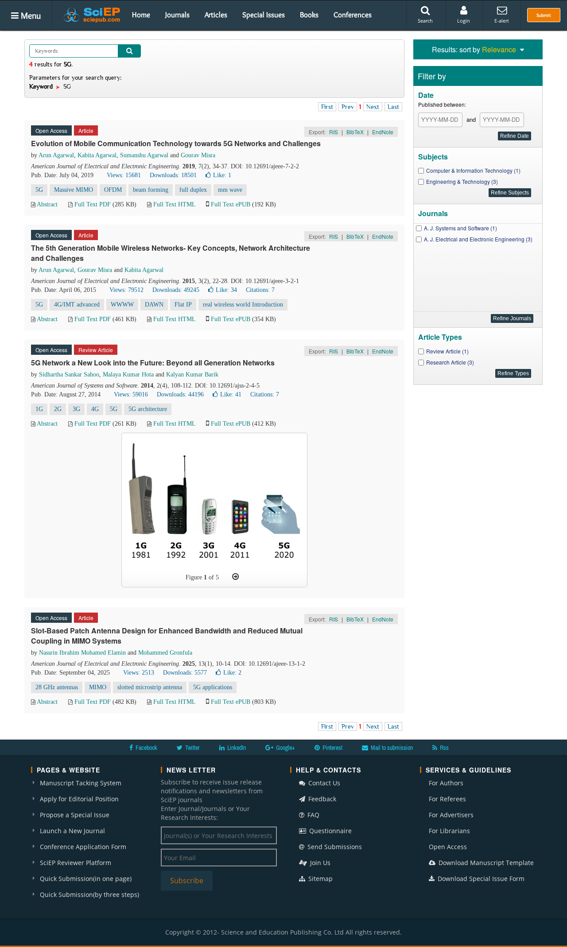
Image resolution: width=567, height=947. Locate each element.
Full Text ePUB (230, 204)
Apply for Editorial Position (79, 799)
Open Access (448, 846)
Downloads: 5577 (185, 672)
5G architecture (147, 409)
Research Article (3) (450, 362)
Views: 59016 (131, 394)
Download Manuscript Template (485, 862)
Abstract (47, 204)
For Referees (447, 799)
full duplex (193, 189)
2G (58, 409)
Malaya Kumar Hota (128, 374)
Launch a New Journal (72, 831)
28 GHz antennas (56, 687)
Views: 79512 (126, 290)
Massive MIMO (73, 189)
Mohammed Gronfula (165, 652)
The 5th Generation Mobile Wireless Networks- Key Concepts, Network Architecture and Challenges (170, 253)
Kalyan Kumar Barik (192, 374)
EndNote (382, 132)
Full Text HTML (174, 204)
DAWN (154, 304)
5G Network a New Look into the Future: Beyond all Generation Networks (153, 362)
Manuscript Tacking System (80, 783)
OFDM (113, 189)
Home (141, 14)
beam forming (150, 189)
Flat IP (183, 304)
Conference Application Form (83, 846)
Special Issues (263, 14)
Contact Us (323, 783)
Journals (177, 14)
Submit (543, 15)
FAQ (312, 815)
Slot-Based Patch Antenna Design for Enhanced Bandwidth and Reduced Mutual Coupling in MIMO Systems (167, 635)
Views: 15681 (124, 175)
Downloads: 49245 (175, 290)
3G (76, 409)
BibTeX (355, 132)
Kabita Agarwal (97, 155)
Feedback (321, 799)
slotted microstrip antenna (149, 687)
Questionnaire (329, 831)
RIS (333, 132)
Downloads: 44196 (180, 394)
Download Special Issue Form (480, 878)
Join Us (319, 862)
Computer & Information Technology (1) (473, 170)
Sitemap (320, 878)
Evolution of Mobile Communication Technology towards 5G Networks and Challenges (176, 143)
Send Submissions (334, 846)
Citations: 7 (260, 290)
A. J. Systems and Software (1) (460, 228)
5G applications (212, 687)
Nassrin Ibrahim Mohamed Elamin (82, 652)
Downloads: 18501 (173, 175)
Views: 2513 (138, 672)
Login (463, 20)
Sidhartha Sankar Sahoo (69, 374)
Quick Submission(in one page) (86, 878)
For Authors (446, 783)
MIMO (97, 687)
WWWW (122, 304)
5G (39, 189)
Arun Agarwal (56, 155)
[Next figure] (235, 577)
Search (425, 20)
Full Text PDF (92, 204)
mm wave (230, 189)
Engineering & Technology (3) (462, 181)
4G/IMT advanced (77, 304)
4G (95, 409)
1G (39, 409)
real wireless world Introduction (243, 304)
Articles (216, 14)
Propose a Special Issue (74, 815)
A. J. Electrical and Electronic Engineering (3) (478, 239)
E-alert (501, 20)
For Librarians (449, 831)
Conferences (353, 14)
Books (309, 14)
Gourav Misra (198, 155)
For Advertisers (451, 815)
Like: (222, 175)
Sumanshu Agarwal (144, 155)
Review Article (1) (447, 351)
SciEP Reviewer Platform (75, 862)
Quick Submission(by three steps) (89, 894)
